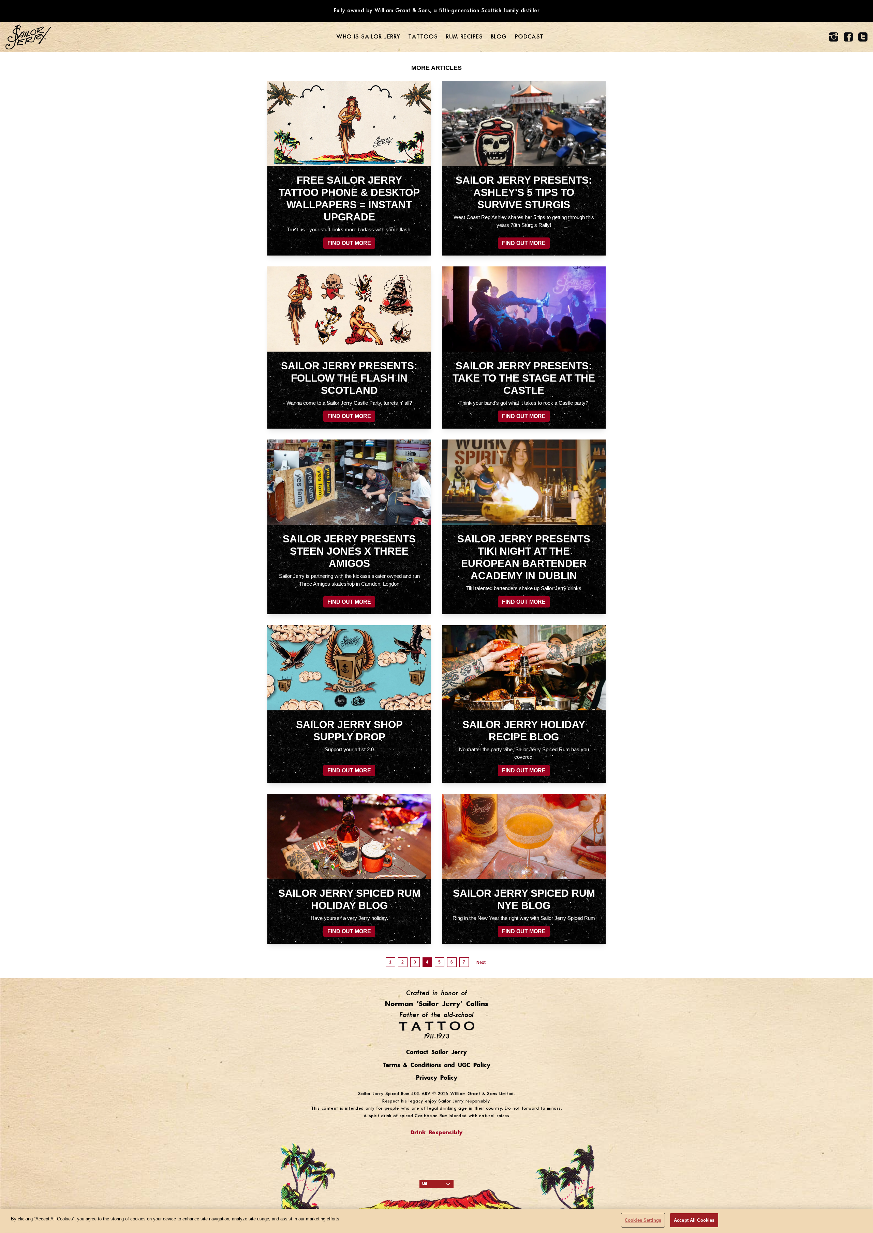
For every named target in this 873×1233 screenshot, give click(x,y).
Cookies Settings (643, 1220)
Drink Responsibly (437, 1133)
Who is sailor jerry (368, 37)
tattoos (423, 37)
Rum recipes (464, 37)
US (424, 1184)
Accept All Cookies (694, 1220)
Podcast (529, 37)
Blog (499, 37)
